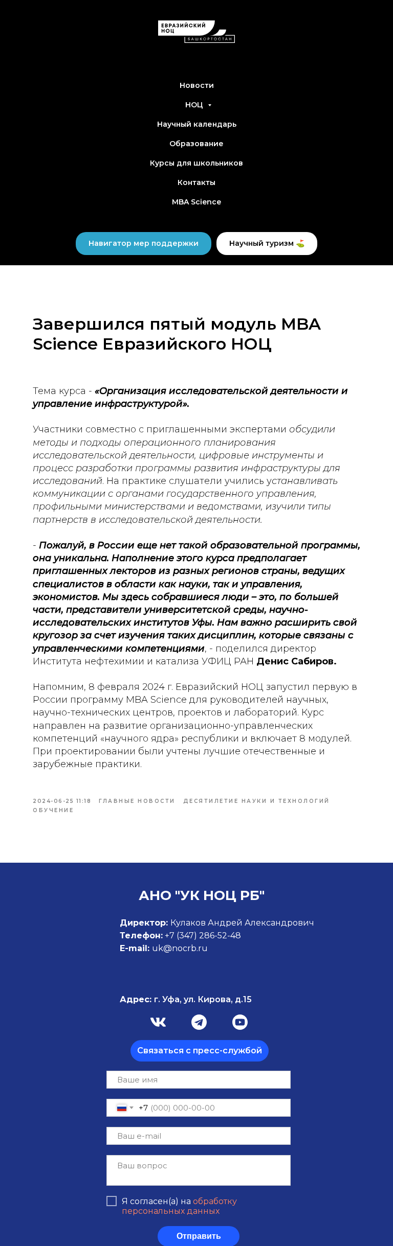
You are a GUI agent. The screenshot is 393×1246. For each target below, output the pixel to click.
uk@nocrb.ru (180, 948)
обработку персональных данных (179, 1206)
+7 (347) (182, 935)
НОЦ (195, 104)
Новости (197, 85)
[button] (199, 1051)
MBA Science (196, 201)
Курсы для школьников (196, 163)
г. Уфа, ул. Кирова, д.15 (186, 999)
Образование (196, 143)
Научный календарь (196, 124)
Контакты (196, 182)
